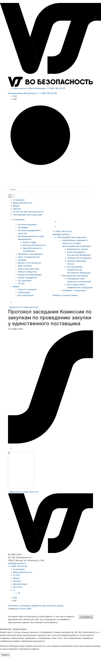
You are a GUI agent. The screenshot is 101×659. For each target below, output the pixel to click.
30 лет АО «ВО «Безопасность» (28, 211)
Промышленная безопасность (32, 93)
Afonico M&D (25, 608)
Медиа (16, 206)
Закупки (17, 208)
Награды (22, 260)
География (23, 227)
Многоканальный (47, 88)
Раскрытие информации (30, 274)
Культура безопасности (34, 245)
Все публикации (26, 295)
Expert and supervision (28, 269)
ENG (15, 96)
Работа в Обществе (27, 271)
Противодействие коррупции (27, 214)
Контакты (17, 587)
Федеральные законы (77, 249)
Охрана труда (29, 242)
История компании (27, 224)
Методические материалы (75, 275)
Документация (20, 584)
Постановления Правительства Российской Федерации (79, 270)
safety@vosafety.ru (61, 234)
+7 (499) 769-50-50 (61, 231)
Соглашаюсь (86, 617)
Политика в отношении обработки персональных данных (36, 605)
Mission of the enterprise (29, 263)
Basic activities (25, 266)
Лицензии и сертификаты (30, 254)
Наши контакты (20, 88)
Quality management (27, 277)
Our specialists (25, 280)
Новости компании (27, 289)
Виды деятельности (22, 203)
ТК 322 (21, 283)
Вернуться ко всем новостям (24, 307)
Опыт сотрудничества (28, 257)
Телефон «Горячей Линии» (65, 295)
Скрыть (5, 654)
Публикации (24, 292)
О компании (19, 200)
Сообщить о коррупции (73, 290)
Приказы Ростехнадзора (79, 258)
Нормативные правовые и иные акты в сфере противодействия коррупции (76, 243)
